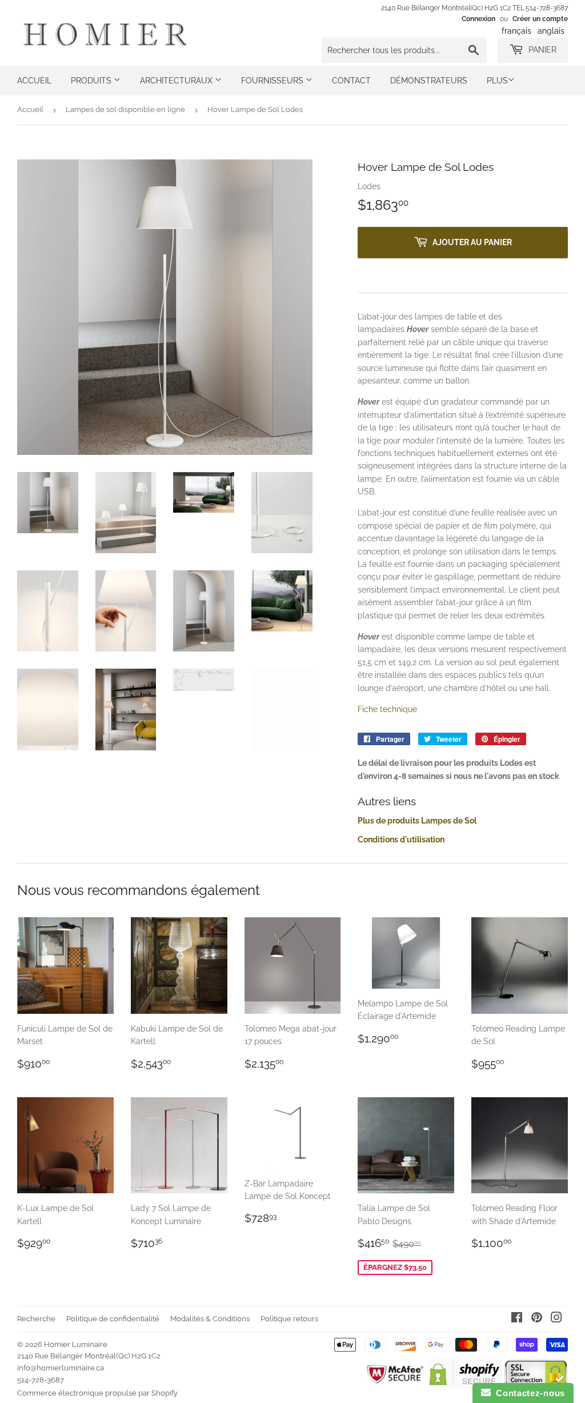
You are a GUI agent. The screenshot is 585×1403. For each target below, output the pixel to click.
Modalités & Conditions (210, 1318)
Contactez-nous (528, 1393)
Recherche (36, 1318)
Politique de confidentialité (112, 1318)
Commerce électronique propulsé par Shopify (97, 1393)
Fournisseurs (273, 80)
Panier (541, 49)
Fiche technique (387, 709)
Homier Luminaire (75, 1344)
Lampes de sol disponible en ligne (125, 109)
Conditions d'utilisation (401, 839)
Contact (351, 80)
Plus (497, 80)
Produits (92, 80)
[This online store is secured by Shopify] (464, 1384)
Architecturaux (177, 80)
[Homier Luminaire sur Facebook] (517, 1319)
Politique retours (289, 1318)
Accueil (34, 80)
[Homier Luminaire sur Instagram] (556, 1319)
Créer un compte (540, 19)
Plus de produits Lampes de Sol (417, 820)
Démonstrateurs (428, 80)
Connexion (478, 19)
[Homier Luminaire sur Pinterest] (537, 1319)
